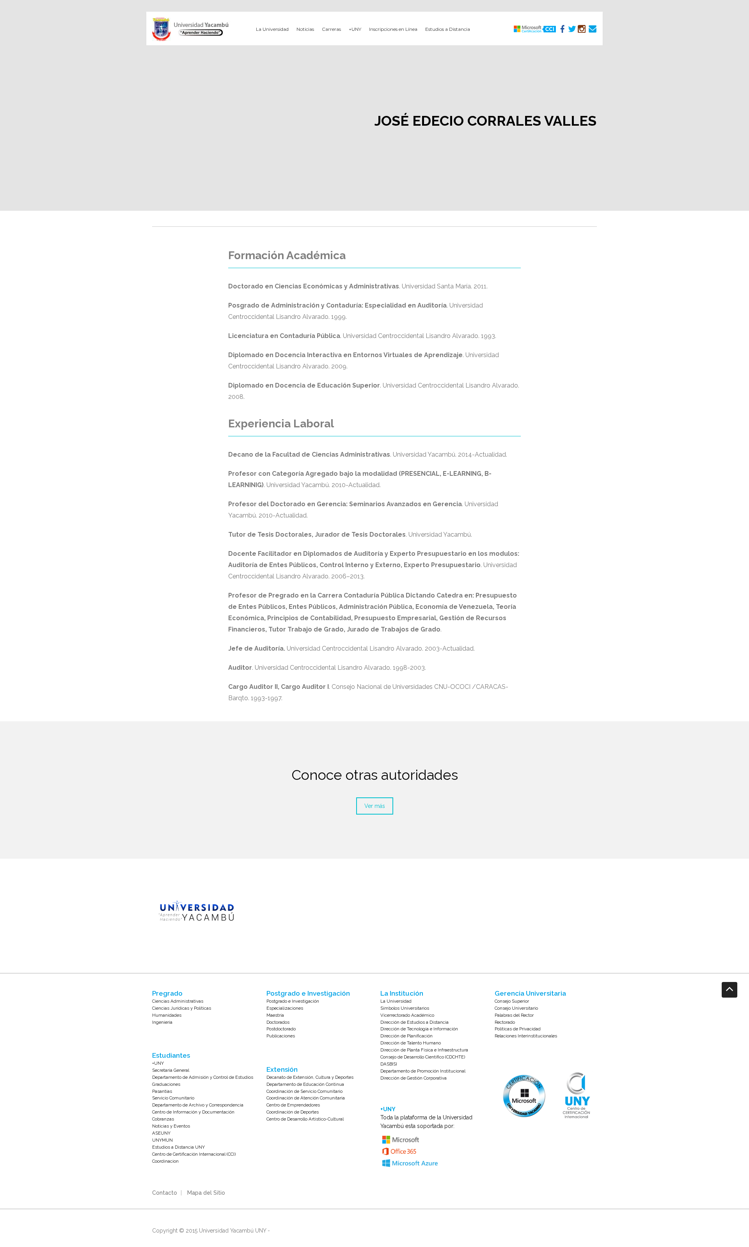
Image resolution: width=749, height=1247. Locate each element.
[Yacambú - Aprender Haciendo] (192, 29)
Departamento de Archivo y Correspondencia (197, 1105)
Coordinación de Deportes (292, 1112)
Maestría (275, 1015)
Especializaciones (284, 1008)
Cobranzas (163, 1119)
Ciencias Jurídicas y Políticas (181, 1008)
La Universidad (396, 1001)
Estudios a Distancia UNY (178, 1147)
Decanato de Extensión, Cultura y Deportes (309, 1077)
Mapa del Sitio (206, 1193)
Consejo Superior (512, 1001)
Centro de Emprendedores (293, 1105)
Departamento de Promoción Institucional (422, 1071)
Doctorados (277, 1022)
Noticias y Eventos (171, 1126)
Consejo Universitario (516, 1008)
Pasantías (162, 1091)
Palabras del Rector (514, 1015)
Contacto (164, 1193)
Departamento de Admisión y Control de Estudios (202, 1077)
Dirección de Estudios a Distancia (414, 1022)
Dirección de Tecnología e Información (419, 1029)
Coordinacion (165, 1161)
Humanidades (166, 1015)
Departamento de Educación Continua (305, 1084)
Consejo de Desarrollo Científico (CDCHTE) (422, 1057)
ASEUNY (161, 1133)
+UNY (158, 1063)
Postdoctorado (281, 1029)
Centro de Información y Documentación (193, 1112)
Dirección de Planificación (406, 1036)
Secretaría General (170, 1070)
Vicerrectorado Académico (407, 1015)
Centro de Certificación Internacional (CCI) (194, 1154)
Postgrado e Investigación (292, 1001)
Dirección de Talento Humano (410, 1043)
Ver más (374, 806)
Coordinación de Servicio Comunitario (304, 1091)
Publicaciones (280, 1036)
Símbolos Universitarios (404, 1008)
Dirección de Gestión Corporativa (413, 1078)
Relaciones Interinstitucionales (526, 1036)
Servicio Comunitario (173, 1098)
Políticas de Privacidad (518, 1029)
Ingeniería (162, 1022)
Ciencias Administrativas (177, 1001)
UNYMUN (162, 1140)
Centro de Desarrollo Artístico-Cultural (305, 1119)
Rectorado (505, 1022)
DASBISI (388, 1064)
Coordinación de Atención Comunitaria (305, 1098)
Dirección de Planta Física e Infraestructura (424, 1050)
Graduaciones (166, 1084)
